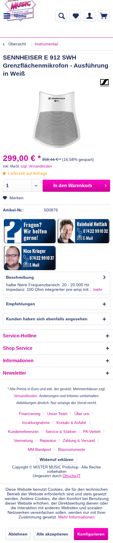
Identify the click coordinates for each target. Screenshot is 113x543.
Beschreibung (20, 277)
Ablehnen (18, 534)
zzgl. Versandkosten (36, 166)
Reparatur (48, 440)
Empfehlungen (20, 304)
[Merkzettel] (75, 16)
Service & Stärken (60, 431)
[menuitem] (14, 16)
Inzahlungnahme (36, 423)
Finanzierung (29, 414)
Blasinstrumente (71, 449)
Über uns (82, 414)
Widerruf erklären (57, 459)
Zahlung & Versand (79, 440)
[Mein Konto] (89, 16)
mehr (97, 289)
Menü (20, 15)
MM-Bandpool (39, 449)
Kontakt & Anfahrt (71, 423)
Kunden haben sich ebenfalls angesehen (47, 319)
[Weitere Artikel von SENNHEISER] (104, 83)
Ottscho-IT (72, 476)
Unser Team (57, 414)
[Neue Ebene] (30, 231)
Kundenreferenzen (23, 431)
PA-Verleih (92, 431)
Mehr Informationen (76, 517)
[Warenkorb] (104, 16)
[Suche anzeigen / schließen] (61, 16)
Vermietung (23, 440)
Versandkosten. (26, 396)
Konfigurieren (91, 534)
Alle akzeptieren (52, 534)
